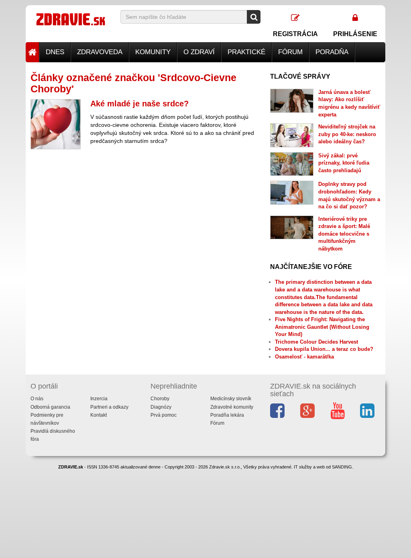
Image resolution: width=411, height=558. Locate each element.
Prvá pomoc (164, 415)
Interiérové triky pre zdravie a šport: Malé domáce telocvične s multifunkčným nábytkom (344, 234)
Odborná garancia (50, 407)
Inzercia (99, 398)
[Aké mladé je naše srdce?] (56, 124)
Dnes (55, 52)
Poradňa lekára (227, 415)
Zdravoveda (99, 52)
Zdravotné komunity (231, 407)
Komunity (153, 52)
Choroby (160, 398)
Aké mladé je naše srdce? (139, 103)
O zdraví (199, 52)
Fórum (290, 52)
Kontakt (98, 415)
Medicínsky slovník (230, 398)
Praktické (246, 52)
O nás (37, 398)
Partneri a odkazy (109, 407)
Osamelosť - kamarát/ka (304, 357)
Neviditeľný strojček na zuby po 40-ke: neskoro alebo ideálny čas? (347, 134)
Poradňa (331, 52)
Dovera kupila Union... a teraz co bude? (324, 349)
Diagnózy (161, 407)
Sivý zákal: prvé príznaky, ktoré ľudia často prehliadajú (343, 163)
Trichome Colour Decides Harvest (316, 342)
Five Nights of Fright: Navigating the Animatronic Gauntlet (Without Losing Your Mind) (322, 326)
